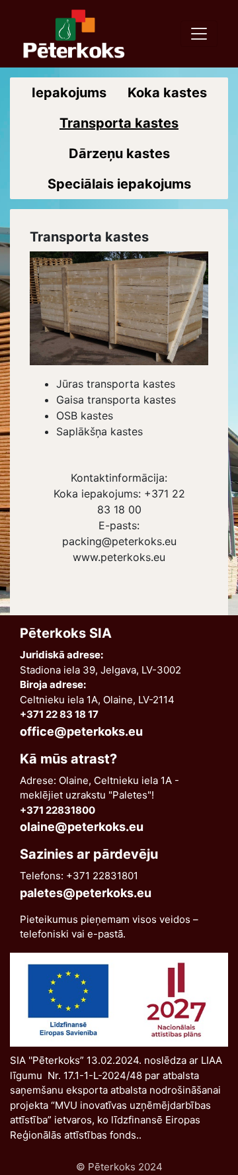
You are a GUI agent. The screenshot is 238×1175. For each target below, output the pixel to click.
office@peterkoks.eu (81, 731)
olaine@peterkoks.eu (81, 827)
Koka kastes (167, 93)
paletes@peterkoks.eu (85, 893)
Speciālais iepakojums (119, 184)
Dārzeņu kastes (119, 153)
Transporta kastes (119, 123)
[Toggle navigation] (199, 34)
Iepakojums (69, 93)
